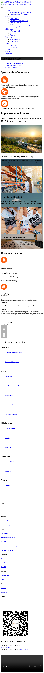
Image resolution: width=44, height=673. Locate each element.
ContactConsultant (7, 323)
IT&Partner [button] (4, 554)
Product (8, 10)
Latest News (14, 41)
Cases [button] (2, 529)
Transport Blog (15, 39)
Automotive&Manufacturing (20, 25)
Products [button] (3, 516)
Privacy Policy (5, 647)
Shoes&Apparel (15, 23)
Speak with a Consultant (14, 63)
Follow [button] (3, 596)
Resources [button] (3, 571)
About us (13, 45)
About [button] (2, 583)
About (7, 43)
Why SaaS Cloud (16, 31)
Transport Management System (21, 13)
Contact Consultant (15, 342)
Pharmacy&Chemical (17, 27)
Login (7, 49)
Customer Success (11, 67)
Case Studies (14, 19)
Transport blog (9, 461)
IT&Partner (9, 29)
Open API (13, 35)
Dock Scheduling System (19, 15)
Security (13, 33)
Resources (9, 37)
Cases (7, 17)
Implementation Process (13, 65)
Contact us (13, 47)
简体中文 (9, 54)
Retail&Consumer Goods (19, 21)
